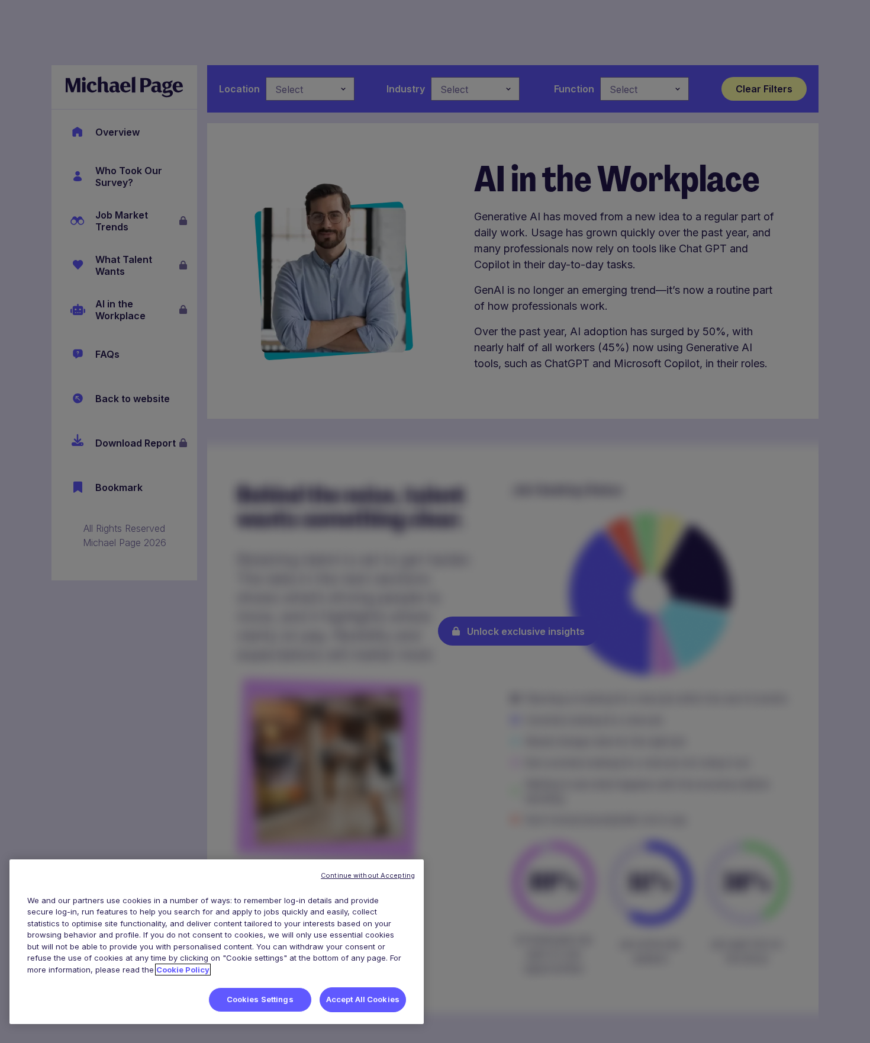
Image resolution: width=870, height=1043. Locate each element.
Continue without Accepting (368, 875)
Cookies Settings (260, 999)
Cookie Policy (183, 969)
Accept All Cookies (362, 999)
